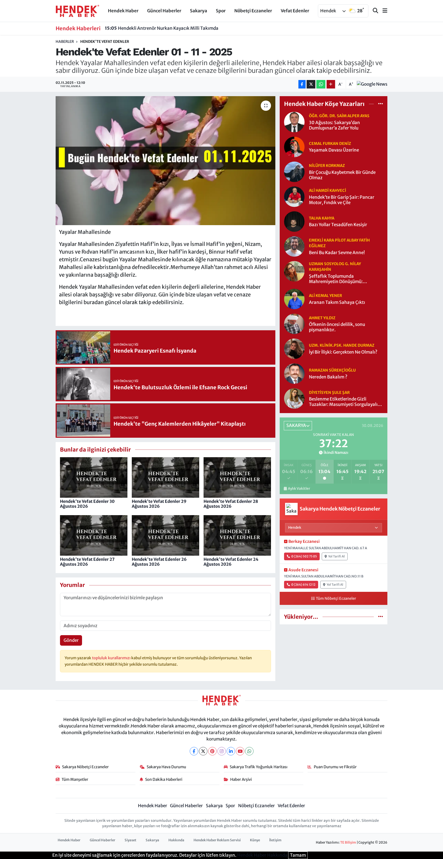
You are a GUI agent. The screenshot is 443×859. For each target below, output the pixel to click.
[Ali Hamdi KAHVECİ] (294, 196)
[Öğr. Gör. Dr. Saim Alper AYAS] (294, 121)
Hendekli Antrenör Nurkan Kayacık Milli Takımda (161, 28)
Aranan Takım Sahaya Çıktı (337, 302)
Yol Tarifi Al (336, 556)
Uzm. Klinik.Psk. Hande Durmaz (341, 345)
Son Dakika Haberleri (163, 779)
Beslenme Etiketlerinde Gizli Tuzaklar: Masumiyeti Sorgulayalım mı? (345, 401)
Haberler (65, 41)
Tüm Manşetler (75, 779)
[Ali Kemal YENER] (294, 299)
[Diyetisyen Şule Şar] (294, 398)
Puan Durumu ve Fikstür (335, 766)
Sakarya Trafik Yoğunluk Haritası (258, 766)
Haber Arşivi (241, 779)
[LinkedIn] (231, 751)
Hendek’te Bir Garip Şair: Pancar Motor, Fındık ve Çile (341, 200)
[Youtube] (240, 751)
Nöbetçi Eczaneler (253, 11)
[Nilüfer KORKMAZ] (294, 171)
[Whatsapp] (249, 751)
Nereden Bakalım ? (328, 377)
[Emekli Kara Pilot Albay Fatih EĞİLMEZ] (294, 246)
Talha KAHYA (321, 218)
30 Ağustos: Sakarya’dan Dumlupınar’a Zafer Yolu (334, 125)
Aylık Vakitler (299, 488)
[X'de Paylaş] (311, 84)
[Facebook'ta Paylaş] (302, 84)
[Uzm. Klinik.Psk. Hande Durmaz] (294, 348)
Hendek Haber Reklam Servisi (217, 840)
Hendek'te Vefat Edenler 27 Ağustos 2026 (87, 562)
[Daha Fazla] (331, 84)
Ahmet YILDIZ (322, 317)
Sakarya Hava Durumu (166, 766)
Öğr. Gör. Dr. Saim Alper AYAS (339, 115)
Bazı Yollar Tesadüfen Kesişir (338, 224)
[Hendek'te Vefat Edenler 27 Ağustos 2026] (93, 535)
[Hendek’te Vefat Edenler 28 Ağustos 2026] (237, 477)
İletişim (275, 840)
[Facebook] (194, 751)
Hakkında (176, 840)
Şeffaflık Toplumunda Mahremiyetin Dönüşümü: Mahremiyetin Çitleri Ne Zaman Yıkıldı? (341, 279)
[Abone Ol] (372, 84)
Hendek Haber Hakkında (262, 855)
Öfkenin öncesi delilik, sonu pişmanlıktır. (337, 327)
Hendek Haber (123, 11)
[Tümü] (380, 104)
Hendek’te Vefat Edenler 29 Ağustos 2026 (159, 504)
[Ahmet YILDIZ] (294, 323)
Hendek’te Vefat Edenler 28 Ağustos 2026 (231, 504)
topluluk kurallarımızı (111, 657)
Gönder (71, 640)
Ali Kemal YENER (325, 295)
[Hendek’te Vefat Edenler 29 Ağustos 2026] (165, 477)
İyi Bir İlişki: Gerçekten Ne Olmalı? (343, 352)
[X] (203, 751)
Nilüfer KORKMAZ (327, 165)
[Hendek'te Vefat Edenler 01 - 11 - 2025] (165, 160)
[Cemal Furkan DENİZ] (294, 146)
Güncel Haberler (164, 11)
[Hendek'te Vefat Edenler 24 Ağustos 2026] (237, 535)
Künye (255, 840)
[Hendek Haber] (77, 10)
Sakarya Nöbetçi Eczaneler (85, 766)
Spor (221, 11)
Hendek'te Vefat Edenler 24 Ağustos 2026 (231, 562)
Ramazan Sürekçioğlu (332, 370)
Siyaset (130, 840)
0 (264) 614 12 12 (303, 584)
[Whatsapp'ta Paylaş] (320, 84)
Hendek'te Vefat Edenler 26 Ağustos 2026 (159, 562)
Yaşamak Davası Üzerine (334, 150)
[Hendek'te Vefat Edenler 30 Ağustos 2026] (93, 477)
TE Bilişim (348, 842)
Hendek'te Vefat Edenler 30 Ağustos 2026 (87, 504)
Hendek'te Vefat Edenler (104, 41)
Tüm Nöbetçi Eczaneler (336, 598)
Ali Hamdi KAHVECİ (327, 190)
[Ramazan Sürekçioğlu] (294, 373)
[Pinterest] (212, 751)
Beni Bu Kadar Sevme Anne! (337, 252)
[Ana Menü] (382, 10)
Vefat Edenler (295, 11)
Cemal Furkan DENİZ (330, 143)
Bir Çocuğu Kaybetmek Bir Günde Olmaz (342, 175)
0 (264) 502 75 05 (304, 556)
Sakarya (198, 11)
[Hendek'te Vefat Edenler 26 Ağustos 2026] (165, 535)
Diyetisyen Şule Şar (329, 392)
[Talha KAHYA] (294, 221)
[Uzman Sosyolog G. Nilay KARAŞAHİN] (294, 271)
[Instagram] (221, 751)
